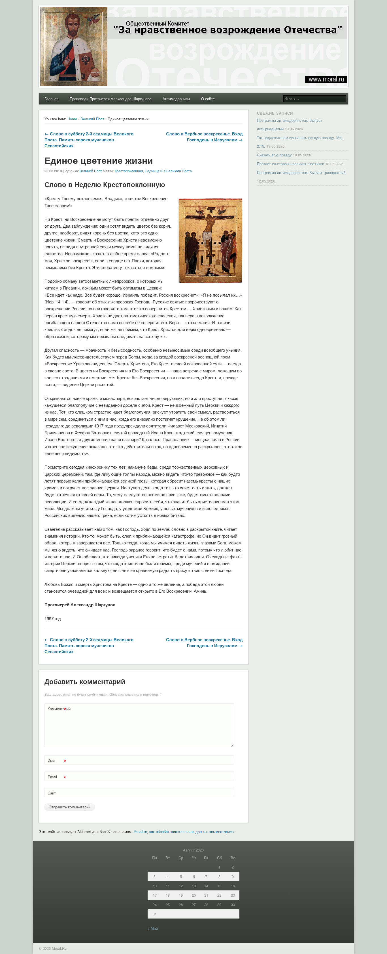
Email (57, 777)
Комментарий (57, 709)
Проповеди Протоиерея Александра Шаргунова (110, 98)
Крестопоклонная (128, 170)
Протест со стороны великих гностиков (290, 163)
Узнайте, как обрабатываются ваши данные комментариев (184, 831)
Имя (57, 761)
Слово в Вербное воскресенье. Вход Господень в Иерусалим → (204, 137)
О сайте (208, 98)
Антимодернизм (176, 98)
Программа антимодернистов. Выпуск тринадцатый (301, 172)
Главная (51, 98)
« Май (153, 928)
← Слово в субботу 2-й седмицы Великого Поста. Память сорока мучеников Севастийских (88, 140)
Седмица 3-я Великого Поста (168, 170)
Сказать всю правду (274, 155)
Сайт (52, 793)
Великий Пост (92, 118)
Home (72, 118)
